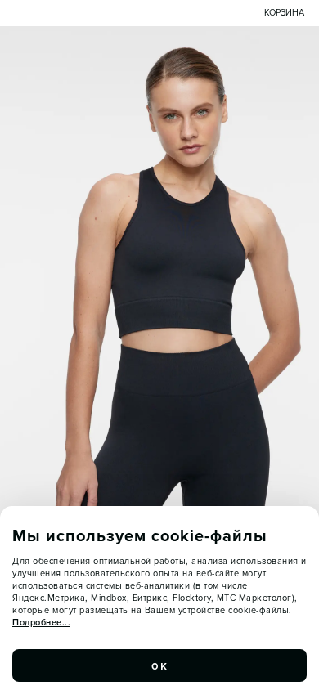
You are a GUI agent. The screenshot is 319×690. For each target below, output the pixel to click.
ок (159, 665)
